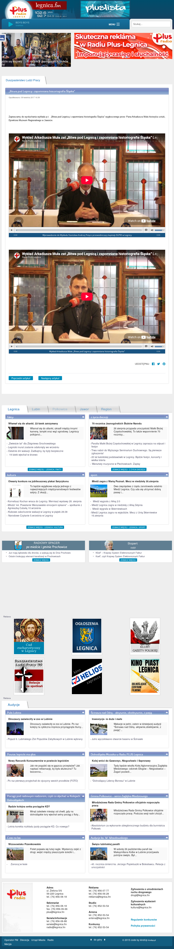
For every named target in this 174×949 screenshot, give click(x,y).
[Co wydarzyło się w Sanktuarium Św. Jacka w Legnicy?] (29, 636)
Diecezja (25, 940)
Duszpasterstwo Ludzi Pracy (23, 80)
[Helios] (87, 676)
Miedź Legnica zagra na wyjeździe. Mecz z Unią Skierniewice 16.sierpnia (124, 514)
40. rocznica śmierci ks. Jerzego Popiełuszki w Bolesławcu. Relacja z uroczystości (128, 865)
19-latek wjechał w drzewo (23, 454)
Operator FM (11, 940)
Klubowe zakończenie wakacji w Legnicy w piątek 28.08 (37, 511)
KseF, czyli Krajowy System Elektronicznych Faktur (120, 556)
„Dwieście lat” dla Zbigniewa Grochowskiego (32, 443)
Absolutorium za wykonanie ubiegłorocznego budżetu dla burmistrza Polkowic (128, 827)
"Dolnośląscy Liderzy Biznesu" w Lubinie (113, 780)
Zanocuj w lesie (19, 864)
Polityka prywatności (143, 925)
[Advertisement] (87, 589)
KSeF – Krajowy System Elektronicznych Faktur (119, 552)
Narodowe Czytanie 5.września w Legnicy (30, 515)
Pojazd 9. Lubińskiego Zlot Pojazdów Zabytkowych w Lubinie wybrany (45, 739)
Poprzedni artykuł (20, 378)
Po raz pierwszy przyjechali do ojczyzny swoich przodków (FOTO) (43, 780)
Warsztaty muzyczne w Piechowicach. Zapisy (116, 463)
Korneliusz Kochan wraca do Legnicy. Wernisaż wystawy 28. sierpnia (45, 501)
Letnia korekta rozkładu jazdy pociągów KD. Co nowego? (38, 826)
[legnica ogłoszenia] (87, 635)
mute (152, 230)
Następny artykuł (50, 378)
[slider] (36, 50)
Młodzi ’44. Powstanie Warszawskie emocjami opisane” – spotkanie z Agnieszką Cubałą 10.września (45, 506)
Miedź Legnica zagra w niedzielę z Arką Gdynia (117, 505)
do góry (98, 939)
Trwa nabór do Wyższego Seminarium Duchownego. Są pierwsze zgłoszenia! (126, 451)
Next (76, 49)
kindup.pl (152, 940)
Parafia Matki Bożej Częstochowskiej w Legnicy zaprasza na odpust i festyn (128, 445)
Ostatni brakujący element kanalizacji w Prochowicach (34, 556)
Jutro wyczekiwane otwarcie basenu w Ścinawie (117, 739)
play (12, 230)
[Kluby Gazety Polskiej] (145, 635)
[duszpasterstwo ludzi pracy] (29, 675)
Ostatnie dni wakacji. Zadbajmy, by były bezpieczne (35, 451)
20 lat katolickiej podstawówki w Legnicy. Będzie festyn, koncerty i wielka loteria (126, 458)
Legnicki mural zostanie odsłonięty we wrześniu (33, 447)
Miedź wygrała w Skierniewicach (109, 508)
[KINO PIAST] (145, 675)
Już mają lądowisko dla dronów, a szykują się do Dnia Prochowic (40, 552)
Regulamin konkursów (144, 919)
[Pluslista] (105, 9)
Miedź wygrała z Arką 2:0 (106, 501)
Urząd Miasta (38, 940)
